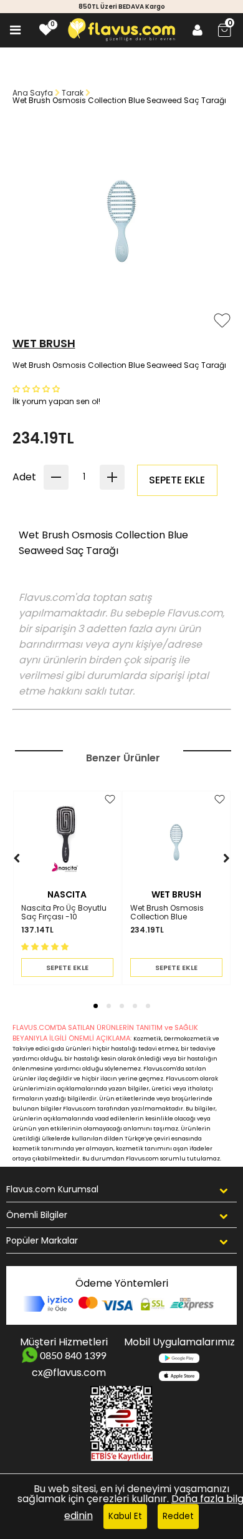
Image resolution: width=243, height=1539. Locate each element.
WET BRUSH (43, 343)
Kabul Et (125, 1516)
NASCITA (67, 894)
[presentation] (4, 877)
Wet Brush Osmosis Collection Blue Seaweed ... (167, 913)
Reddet (178, 1516)
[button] (37, 388)
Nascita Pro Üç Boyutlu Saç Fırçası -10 (64, 913)
